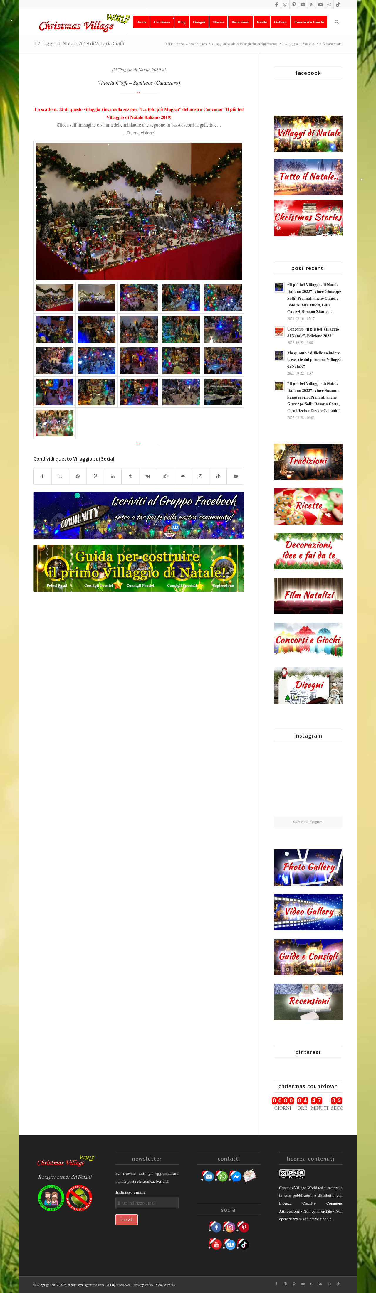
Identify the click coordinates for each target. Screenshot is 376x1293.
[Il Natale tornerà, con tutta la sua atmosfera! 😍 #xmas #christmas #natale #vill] (308, 781)
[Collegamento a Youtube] (302, 4)
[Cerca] (337, 22)
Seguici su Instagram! (308, 821)
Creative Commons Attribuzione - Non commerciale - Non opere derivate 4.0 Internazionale (311, 1211)
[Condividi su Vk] (148, 476)
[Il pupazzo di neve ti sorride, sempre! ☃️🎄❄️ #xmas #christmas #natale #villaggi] (308, 757)
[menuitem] (141, 22)
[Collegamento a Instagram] (285, 4)
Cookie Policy (165, 1284)
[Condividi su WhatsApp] (77, 476)
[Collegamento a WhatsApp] (329, 4)
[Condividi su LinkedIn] (113, 476)
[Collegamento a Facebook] (276, 4)
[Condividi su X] (60, 476)
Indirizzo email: (130, 1192)
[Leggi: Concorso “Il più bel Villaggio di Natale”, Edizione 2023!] (279, 331)
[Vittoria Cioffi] (138, 212)
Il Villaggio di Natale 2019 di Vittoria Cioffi (78, 43)
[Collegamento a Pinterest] (294, 4)
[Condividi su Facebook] (42, 476)
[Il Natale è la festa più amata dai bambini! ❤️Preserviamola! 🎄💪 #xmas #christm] (331, 757)
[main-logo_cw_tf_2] (83, 22)
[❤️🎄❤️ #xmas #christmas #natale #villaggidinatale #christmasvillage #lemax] (331, 805)
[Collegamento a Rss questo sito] (311, 4)
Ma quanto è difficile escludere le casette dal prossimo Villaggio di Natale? (315, 359)
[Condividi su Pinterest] (95, 476)
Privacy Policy (143, 1284)
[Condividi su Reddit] (165, 476)
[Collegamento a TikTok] (338, 4)
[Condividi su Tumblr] (130, 476)
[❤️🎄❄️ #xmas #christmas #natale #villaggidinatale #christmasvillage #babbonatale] (331, 781)
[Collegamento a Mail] (320, 4)
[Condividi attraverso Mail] (183, 476)
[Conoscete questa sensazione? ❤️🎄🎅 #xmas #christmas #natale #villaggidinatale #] (285, 757)
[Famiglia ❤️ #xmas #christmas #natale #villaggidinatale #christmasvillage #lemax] (308, 805)
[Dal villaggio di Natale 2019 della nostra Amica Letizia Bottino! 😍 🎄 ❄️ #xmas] (285, 781)
